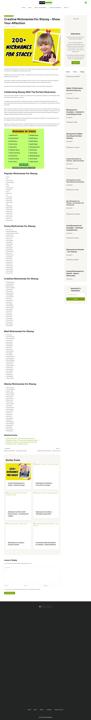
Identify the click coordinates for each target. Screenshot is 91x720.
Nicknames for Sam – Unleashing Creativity (17, 444)
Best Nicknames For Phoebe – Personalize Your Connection (75, 203)
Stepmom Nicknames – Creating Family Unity (15, 450)
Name (7, 585)
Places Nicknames (55, 7)
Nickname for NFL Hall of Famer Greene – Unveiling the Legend (18, 514)
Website (45, 585)
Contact (49, 709)
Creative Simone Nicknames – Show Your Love (48, 450)
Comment (8, 568)
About (42, 709)
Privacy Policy (59, 709)
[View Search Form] (86, 3)
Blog (30, 7)
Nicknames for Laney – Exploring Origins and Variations (20, 438)
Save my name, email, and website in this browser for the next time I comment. (23, 589)
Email (26, 585)
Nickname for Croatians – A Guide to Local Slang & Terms (75, 112)
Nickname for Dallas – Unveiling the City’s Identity (74, 136)
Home (23, 7)
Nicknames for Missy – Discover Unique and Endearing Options (22, 440)
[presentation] (75, 81)
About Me (75, 62)
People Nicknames (40, 7)
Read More (69, 93)
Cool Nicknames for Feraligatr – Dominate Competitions (74, 228)
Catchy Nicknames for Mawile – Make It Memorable (75, 273)
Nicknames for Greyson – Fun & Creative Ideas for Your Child (21, 442)
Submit (75, 299)
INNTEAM (7, 26)
